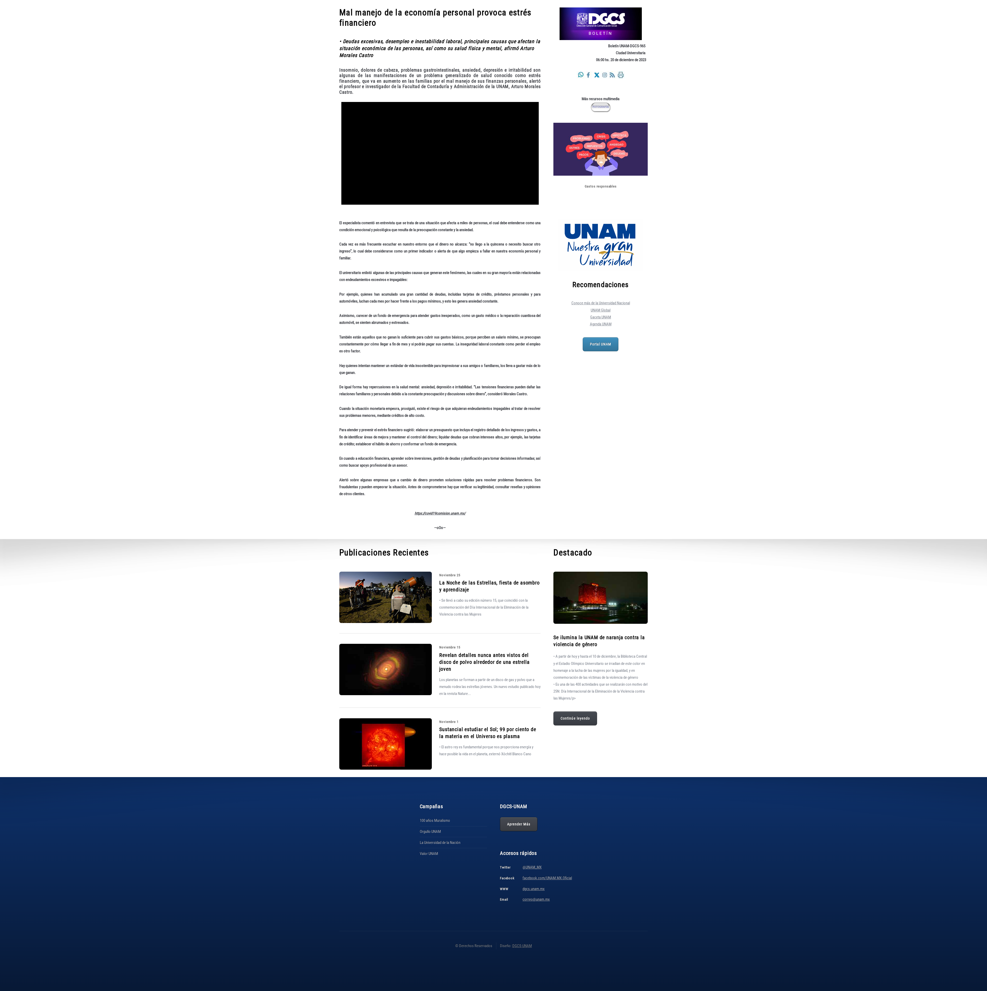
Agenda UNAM (600, 324)
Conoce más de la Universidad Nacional (600, 303)
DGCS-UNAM (522, 945)
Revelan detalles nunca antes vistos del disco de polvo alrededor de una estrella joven (484, 662)
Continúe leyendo (575, 718)
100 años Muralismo (435, 820)
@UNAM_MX (532, 867)
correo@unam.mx (536, 899)
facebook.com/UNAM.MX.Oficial (547, 878)
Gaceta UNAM (600, 317)
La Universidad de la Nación (440, 842)
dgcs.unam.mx (534, 888)
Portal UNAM (600, 344)
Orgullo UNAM (430, 831)
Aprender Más (519, 824)
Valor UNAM (429, 853)
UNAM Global (600, 310)
